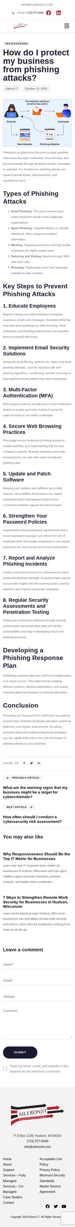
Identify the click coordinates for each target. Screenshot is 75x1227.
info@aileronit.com (37, 1146)
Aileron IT (12, 88)
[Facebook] (49, 13)
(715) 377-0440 (37, 1141)
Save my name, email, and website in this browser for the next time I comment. (39, 1068)
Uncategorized (16, 43)
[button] (66, 26)
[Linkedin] (59, 13)
